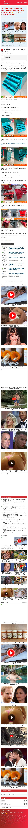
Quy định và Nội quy (9, 812)
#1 (26, 60)
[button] (1, 2)
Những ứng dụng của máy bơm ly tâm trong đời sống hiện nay (16, 253)
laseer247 (5, 526)
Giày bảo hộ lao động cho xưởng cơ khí (17, 258)
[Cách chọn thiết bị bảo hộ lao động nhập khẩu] (5, 264)
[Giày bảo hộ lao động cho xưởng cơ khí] (5, 259)
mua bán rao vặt (23, 815)
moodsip (4, 504)
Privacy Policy (16, 812)
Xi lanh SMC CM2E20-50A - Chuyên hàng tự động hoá (16, 269)
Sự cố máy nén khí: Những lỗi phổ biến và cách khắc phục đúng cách (16, 247)
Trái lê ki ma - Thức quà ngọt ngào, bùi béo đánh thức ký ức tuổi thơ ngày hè (14, 506)
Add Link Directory (6, 497)
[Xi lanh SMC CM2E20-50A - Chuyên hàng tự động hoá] (5, 270)
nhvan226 (11, 255)
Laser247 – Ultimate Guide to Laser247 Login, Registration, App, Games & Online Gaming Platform (13, 521)
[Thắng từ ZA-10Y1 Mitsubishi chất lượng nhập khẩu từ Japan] (5, 275)
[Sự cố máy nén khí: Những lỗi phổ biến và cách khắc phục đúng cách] (5, 248)
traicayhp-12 (5, 510)
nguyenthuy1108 (12, 276)
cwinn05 (25, 804)
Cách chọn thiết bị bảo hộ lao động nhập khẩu (16, 263)
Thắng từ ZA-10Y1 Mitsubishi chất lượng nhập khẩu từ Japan (16, 274)
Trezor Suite (5, 532)
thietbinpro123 (4, 53)
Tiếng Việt (8, 810)
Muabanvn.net (9, 825)
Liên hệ (2, 812)
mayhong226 (12, 249)
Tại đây (15, 822)
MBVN (3, 810)
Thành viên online (6, 790)
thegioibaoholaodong (13, 260)
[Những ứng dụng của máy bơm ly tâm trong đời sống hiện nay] (5, 254)
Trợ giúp (21, 812)
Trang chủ (3, 813)
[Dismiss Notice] (26, 7)
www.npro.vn (8, 240)
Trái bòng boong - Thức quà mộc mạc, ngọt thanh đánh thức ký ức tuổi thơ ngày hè (14, 513)
